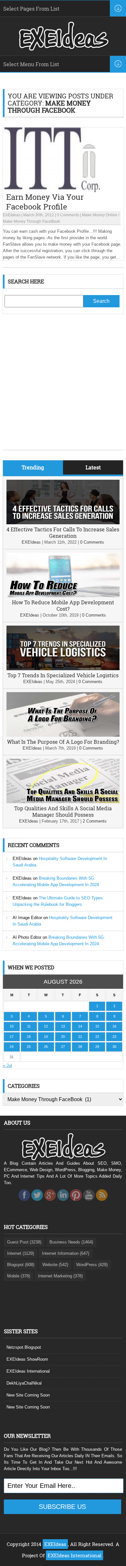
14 (80, 1026)
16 (114, 1026)
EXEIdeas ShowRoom (27, 1359)
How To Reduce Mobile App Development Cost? (63, 605)
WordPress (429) (92, 1264)
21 (80, 1037)
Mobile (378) (18, 1276)
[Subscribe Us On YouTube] (88, 1202)
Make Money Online (99, 215)
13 (63, 1026)
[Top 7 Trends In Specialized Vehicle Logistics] (63, 668)
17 (12, 1037)
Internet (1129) (20, 1253)
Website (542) (55, 1264)
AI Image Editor (27, 917)
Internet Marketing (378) (60, 1276)
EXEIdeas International (28, 1371)
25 (29, 1047)
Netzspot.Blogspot (23, 1347)
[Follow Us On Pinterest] (75, 1202)
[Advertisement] (63, 387)
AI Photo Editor (27, 937)
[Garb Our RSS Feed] (101, 1202)
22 (97, 1037)
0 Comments (68, 215)
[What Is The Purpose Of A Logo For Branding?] (63, 735)
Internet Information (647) (65, 1253)
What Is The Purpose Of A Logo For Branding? (63, 741)
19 (46, 1037)
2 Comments (95, 821)
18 (29, 1037)
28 (80, 1047)
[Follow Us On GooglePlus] (50, 1202)
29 (97, 1047)
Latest (93, 467)
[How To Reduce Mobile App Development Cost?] (63, 595)
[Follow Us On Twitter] (37, 1202)
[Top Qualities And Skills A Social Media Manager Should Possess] (63, 801)
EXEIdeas (11, 215)
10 (12, 1026)
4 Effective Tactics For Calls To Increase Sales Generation (62, 532)
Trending (33, 467)
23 (114, 1037)
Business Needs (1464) (71, 1242)
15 (97, 1026)
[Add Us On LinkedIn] (63, 1202)
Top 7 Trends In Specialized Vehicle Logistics (63, 675)
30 (114, 1047)
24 (12, 1047)
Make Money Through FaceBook (31, 221)
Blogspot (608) (20, 1264)
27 (63, 1047)
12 (46, 1026)
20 (63, 1037)
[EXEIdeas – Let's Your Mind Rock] (63, 49)
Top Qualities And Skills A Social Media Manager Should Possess (63, 811)
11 (29, 1026)
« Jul (7, 1065)
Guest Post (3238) (24, 1242)
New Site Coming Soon (28, 1395)
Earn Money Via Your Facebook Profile (45, 202)
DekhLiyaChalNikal (24, 1383)
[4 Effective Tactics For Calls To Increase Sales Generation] (63, 522)
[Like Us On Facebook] (24, 1202)
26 (46, 1047)
